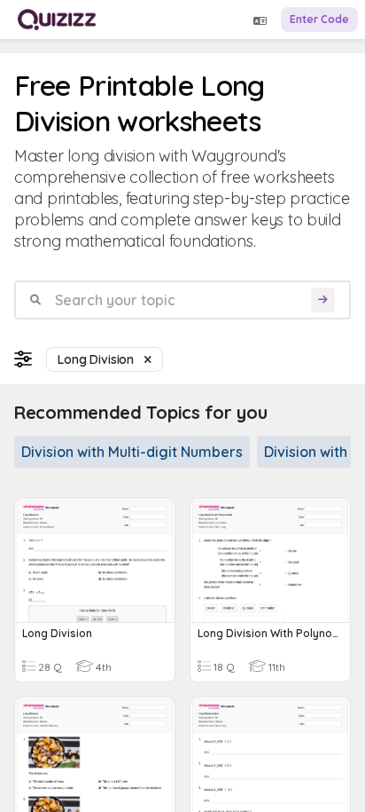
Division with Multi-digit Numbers (132, 452)
